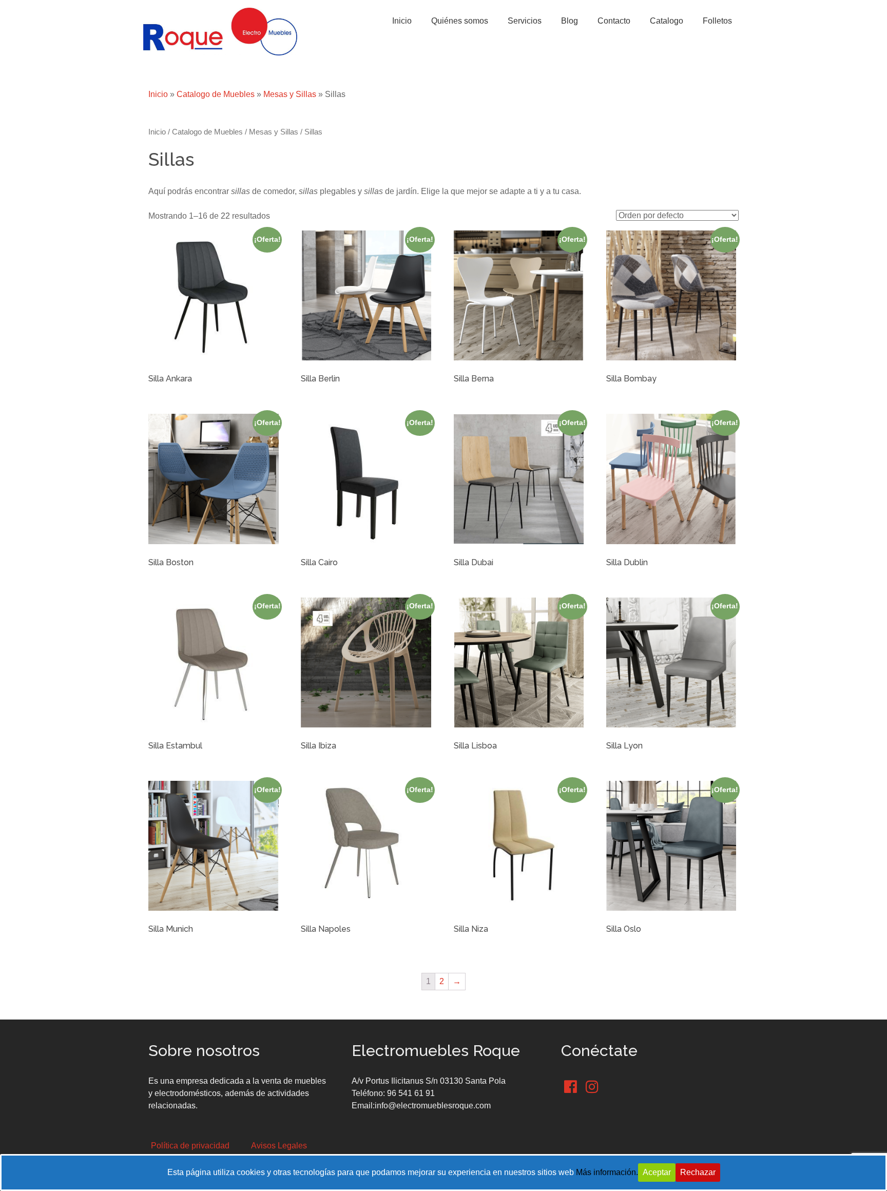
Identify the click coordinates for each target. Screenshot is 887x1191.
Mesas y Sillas (289, 94)
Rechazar (698, 1172)
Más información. (607, 1172)
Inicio (158, 94)
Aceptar (657, 1172)
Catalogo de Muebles (216, 94)
